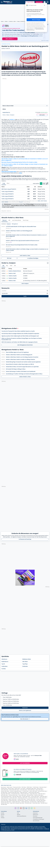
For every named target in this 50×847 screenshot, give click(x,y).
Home (2, 21)
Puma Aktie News (4, 800)
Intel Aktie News (4, 799)
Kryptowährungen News (31, 788)
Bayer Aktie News (39, 789)
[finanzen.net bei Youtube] (21, 808)
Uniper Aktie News (5, 797)
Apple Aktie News (23, 792)
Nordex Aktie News (26, 796)
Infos (20, 173)
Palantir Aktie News (13, 799)
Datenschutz (35, 814)
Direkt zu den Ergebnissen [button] (25, 710)
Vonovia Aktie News (35, 796)
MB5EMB (6, 201)
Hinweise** (21, 201)
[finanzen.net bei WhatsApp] (32, 808)
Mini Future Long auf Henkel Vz (9, 189)
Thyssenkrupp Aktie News (6, 796)
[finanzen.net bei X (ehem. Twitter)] (23, 808)
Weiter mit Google (36, 19)
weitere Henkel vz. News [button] (25, 376)
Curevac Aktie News (40, 799)
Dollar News (17, 788)
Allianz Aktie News (33, 791)
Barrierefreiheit (36, 820)
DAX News (24, 787)
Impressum (35, 813)
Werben (18, 814)
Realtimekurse (5, 661)
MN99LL (39, 200)
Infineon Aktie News (25, 793)
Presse (2, 816)
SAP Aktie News (4, 792)
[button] (30, 2)
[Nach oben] (46, 845)
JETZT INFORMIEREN (25, 763)
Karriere (2, 814)
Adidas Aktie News (13, 800)
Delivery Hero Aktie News (6, 801)
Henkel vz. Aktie (12, 21)
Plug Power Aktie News (5, 793)
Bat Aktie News (33, 801)
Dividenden (25, 666)
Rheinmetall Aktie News (14, 789)
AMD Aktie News (43, 796)
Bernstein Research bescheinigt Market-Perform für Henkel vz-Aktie (19, 162)
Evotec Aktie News (13, 797)
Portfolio (4, 668)
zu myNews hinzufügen (32, 258)
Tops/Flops (25, 664)
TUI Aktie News (25, 791)
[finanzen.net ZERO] (25, 26)
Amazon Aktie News (5, 791)
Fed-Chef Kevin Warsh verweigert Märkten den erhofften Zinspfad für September (20, 333)
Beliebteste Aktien (26, 659)
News (8, 115)
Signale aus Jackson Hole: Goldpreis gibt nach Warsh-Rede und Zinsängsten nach (20, 336)
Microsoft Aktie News (42, 791)
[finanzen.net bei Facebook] (18, 808)
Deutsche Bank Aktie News (13, 792)
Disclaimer (35, 816)
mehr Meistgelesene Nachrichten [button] (25, 345)
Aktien (6, 21)
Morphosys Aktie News (22, 797)
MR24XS (3, 201)
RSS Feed (9, 258)
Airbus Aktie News (22, 795)
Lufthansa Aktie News (13, 795)
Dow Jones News (43, 787)
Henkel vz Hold (12, 273)
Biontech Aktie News (38, 795)
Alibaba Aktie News (16, 801)
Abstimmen (25, 707)
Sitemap (2, 817)
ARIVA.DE (47, 828)
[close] (44, 5)
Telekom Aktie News (25, 801)
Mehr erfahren (9, 38)
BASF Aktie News (31, 789)
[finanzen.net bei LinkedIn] (26, 808)
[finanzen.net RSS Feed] (34, 808)
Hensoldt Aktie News (15, 793)
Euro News (23, 788)
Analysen (12, 115)
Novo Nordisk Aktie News (33, 797)
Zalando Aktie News (5, 803)
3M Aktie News (44, 803)
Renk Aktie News (4, 795)
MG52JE (45, 200)
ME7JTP (42, 200)
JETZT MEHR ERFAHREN (25, 779)
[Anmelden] (47, 2)
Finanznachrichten (17, 787)
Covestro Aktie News (22, 799)
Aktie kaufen (42, 114)
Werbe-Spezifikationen (21, 816)
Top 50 (3, 664)
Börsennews (3, 787)
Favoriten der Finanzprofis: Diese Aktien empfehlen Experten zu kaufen (18, 331)
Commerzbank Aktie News (33, 792)
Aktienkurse (4, 659)
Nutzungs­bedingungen (37, 817)
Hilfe (18, 813)
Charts (4, 115)
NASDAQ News (4, 788)
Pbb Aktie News (28, 803)
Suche (25, 296)
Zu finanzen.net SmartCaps (25, 539)
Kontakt (2, 813)
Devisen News (11, 788)
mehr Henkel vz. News (25, 255)
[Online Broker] (8, 2)
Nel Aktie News (21, 800)
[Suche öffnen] (45, 2)
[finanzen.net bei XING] (29, 808)
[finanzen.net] (7, 1)
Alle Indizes (25, 661)
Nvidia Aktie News (4, 789)
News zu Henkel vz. (21, 21)
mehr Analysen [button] (25, 283)
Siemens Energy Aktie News (15, 791)
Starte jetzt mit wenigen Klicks (9, 171)
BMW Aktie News (41, 801)
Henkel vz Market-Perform (15, 271)
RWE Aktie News (41, 793)
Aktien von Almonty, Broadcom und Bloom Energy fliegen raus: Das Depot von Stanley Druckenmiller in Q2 (22, 339)
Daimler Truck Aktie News (30, 800)
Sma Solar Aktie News (40, 800)
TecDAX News (35, 787)
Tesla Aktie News (23, 789)
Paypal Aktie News (33, 793)
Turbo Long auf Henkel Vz (8, 191)
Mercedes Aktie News (17, 796)
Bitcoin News (39, 788)
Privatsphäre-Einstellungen (38, 819)
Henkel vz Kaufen (13, 275)
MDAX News (29, 787)
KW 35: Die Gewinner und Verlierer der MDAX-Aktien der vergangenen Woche (19, 342)
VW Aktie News (4, 804)
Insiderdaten (5, 666)
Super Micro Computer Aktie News (17, 803)
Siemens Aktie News (31, 799)
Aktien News (9, 787)
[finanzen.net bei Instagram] (15, 808)
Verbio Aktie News (36, 803)
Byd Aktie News (30, 795)
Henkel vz (12, 119)
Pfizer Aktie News (43, 797)
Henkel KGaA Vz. (6, 112)
